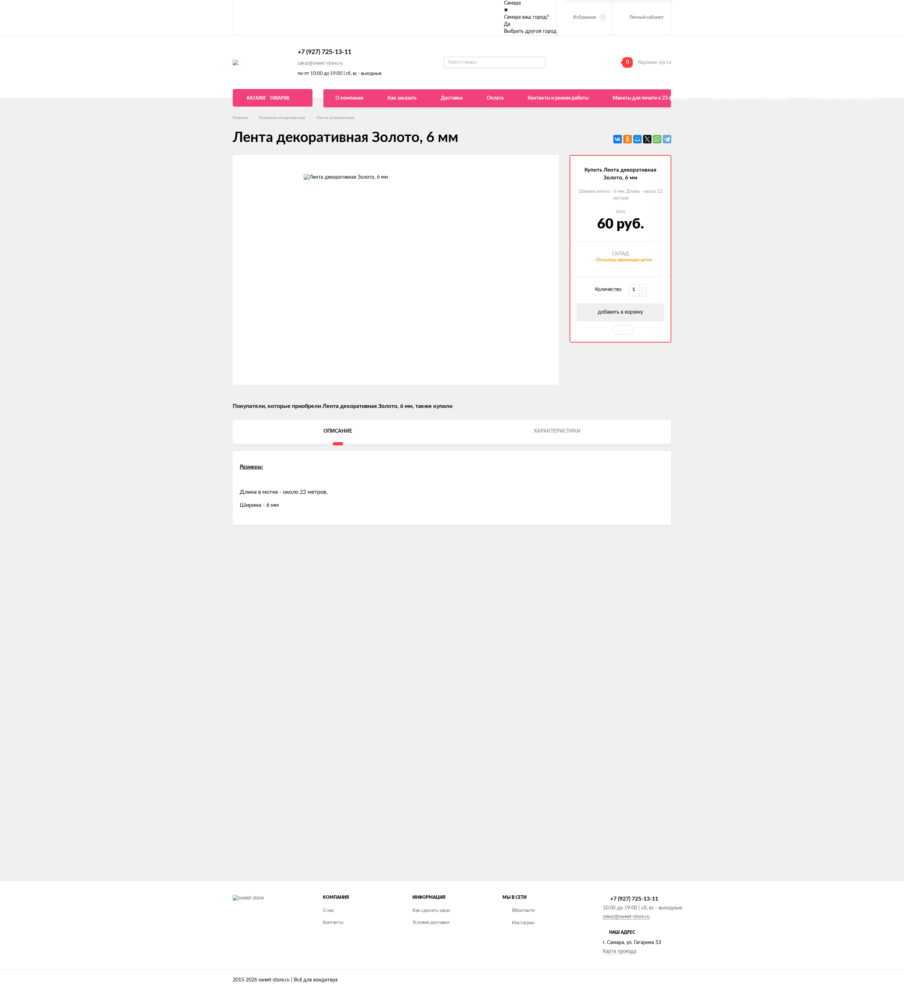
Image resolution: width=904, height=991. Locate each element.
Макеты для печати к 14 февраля (749, 98)
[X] (647, 139)
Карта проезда (619, 951)
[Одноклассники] (627, 139)
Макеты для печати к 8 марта (844, 98)
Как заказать (402, 98)
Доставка (452, 98)
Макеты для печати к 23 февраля (650, 98)
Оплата (495, 98)
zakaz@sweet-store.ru (320, 63)
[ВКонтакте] (617, 139)
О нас (328, 910)
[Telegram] (667, 139)
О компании (349, 98)
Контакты (333, 922)
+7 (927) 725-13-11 (324, 52)
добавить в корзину (620, 312)
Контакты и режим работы (558, 98)
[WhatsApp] (657, 139)
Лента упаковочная (335, 117)
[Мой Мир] (637, 139)
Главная (240, 117)
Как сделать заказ (431, 910)
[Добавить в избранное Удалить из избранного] (623, 330)
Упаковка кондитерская (282, 117)
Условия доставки (430, 922)
